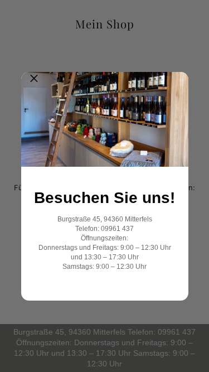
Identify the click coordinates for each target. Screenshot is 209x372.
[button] (34, 84)
